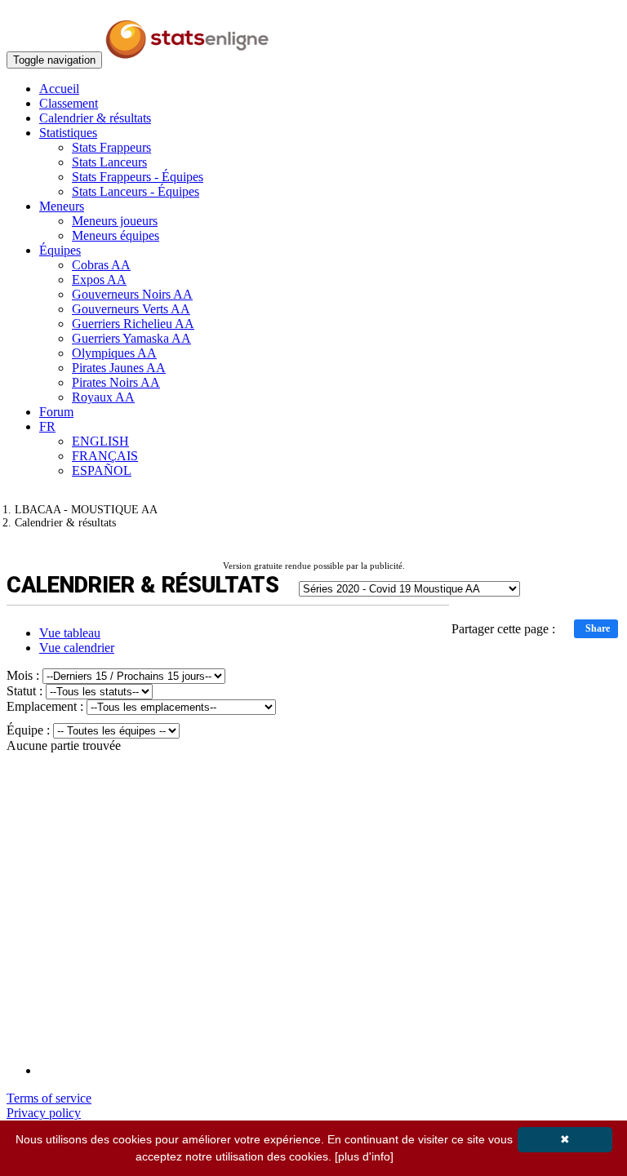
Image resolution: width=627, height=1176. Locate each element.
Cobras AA (101, 265)
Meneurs (61, 206)
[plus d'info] (364, 1156)
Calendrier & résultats (95, 118)
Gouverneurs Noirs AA (132, 294)
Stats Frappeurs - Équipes (137, 177)
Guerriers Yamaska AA (131, 338)
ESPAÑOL (101, 470)
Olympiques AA (114, 353)
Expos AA (99, 279)
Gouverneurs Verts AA (131, 309)
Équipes (60, 250)
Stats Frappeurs (111, 147)
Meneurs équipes (115, 235)
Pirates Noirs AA (116, 382)
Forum (56, 412)
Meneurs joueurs (115, 221)
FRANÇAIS (105, 456)
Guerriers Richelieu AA (133, 324)
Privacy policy (44, 1113)
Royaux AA (103, 397)
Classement (68, 103)
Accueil (59, 88)
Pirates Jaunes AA (119, 368)
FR (47, 426)
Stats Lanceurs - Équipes (135, 191)
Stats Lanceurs (109, 162)
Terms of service (49, 1098)
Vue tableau (69, 633)
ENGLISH (100, 441)
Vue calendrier (76, 648)
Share (597, 628)
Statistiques (68, 133)
